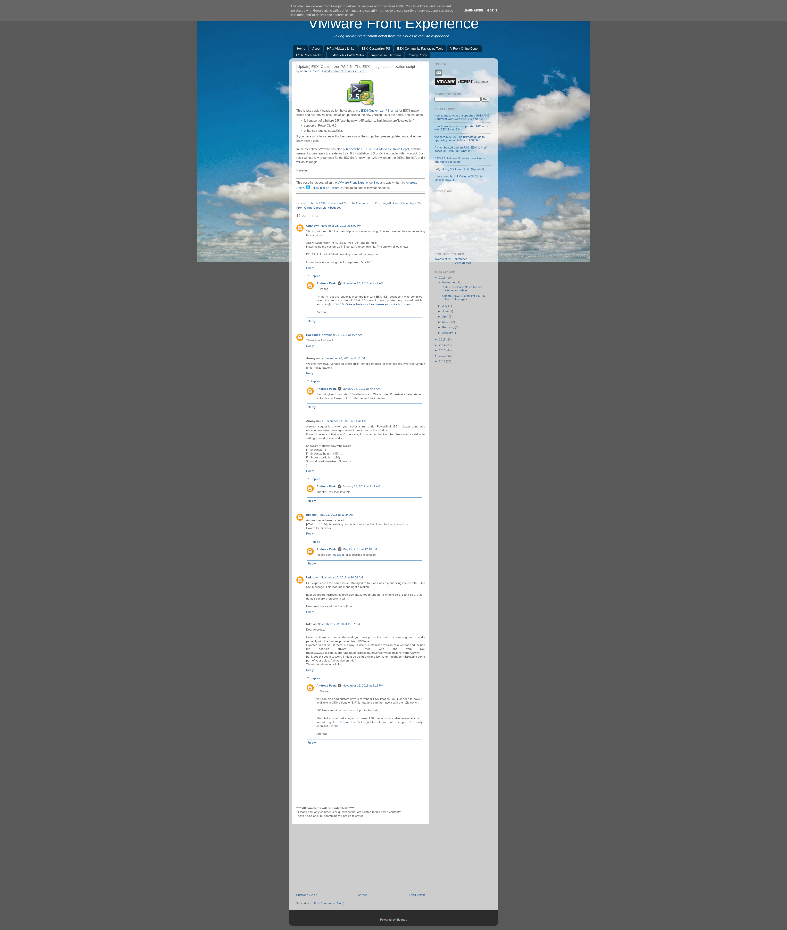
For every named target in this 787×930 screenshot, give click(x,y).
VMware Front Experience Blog (358, 182)
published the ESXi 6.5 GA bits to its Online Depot (376, 149)
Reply (310, 267)
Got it (492, 10)
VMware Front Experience (393, 23)
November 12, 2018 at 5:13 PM (363, 685)
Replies (315, 276)
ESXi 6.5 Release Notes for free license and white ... (462, 289)
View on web (463, 262)
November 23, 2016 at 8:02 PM (341, 225)
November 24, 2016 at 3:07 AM (342, 334)
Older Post (416, 895)
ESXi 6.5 (312, 203)
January (448, 332)
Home (301, 48)
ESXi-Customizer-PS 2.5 (363, 203)
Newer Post (306, 895)
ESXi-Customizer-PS (376, 48)
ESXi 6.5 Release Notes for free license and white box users (372, 304)
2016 (442, 277)
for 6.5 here (341, 722)
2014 (442, 345)
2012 (442, 355)
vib (324, 207)
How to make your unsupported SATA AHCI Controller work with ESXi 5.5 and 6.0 (462, 117)
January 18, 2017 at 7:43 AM (361, 388)
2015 (442, 339)
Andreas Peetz (326, 283)
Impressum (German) (386, 55)
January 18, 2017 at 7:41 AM (361, 486)
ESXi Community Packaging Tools (420, 48)
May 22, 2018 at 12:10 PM (360, 549)
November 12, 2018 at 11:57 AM (339, 624)
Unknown (313, 225)
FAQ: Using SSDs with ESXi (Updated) (459, 169)
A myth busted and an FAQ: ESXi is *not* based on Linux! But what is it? (460, 149)
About (316, 48)
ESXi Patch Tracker (309, 55)
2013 (442, 350)
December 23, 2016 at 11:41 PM (345, 421)
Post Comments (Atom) (329, 903)
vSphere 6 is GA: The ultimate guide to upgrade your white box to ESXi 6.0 (459, 138)
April (445, 316)
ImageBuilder (389, 203)
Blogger (401, 919)
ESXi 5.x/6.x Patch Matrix (347, 55)
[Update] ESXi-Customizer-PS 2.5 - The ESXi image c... (464, 297)
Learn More (473, 10)
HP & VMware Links (340, 48)
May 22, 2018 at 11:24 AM (337, 514)
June (445, 311)
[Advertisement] (360, 858)
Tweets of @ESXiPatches (450, 258)
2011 (442, 361)
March (446, 322)
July (445, 305)
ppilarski (312, 514)
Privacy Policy (417, 55)
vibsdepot (334, 207)
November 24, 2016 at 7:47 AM (363, 283)
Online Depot (407, 203)
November (449, 282)
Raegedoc (313, 334)
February (448, 327)
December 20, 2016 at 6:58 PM (344, 358)
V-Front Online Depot (464, 48)
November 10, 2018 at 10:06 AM (342, 577)
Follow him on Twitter (324, 188)
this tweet (338, 554)
